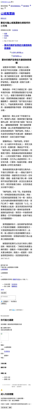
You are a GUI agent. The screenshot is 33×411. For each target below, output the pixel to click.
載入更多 (3, 293)
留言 (18, 279)
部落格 (6, 35)
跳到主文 (3, 18)
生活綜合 (15, 30)
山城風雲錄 (8, 13)
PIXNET (8, 384)
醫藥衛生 (14, 286)
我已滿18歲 (4, 407)
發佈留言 (3, 303)
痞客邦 (15, 279)
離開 (10, 407)
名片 (5, 38)
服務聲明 (19, 386)
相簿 (5, 33)
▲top (2, 289)
